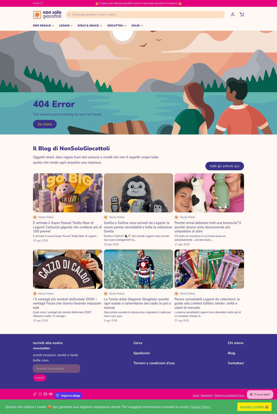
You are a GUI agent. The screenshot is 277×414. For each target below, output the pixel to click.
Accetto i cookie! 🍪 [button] (254, 407)
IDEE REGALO (42, 25)
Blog (231, 353)
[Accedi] (231, 14)
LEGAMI (64, 25)
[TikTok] (35, 395)
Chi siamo (235, 343)
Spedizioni (141, 353)
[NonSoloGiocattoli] (47, 14)
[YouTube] (51, 395)
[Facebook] (45, 395)
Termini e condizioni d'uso (154, 363)
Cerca (137, 343)
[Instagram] (40, 395)
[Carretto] (240, 14)
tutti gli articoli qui (224, 166)
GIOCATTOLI (115, 25)
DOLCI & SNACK (88, 25)
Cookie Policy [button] (200, 407)
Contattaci (236, 363)
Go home (45, 124)
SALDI (136, 25)
